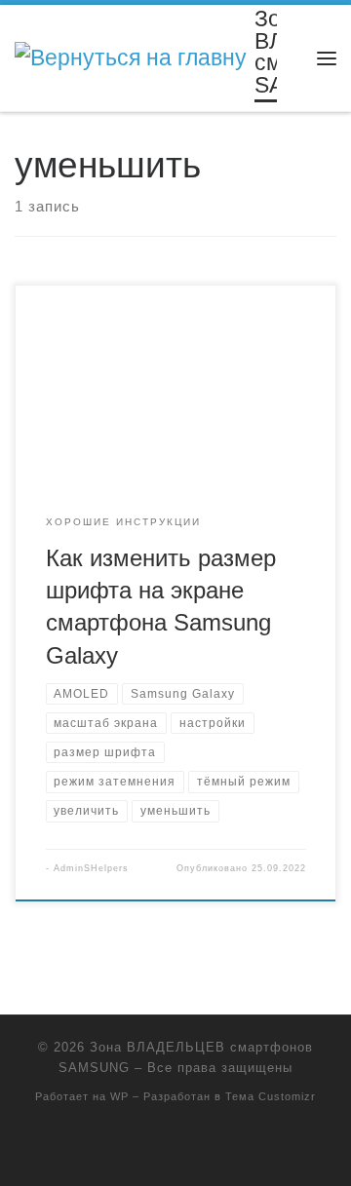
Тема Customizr (270, 1096)
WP (119, 1096)
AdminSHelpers (91, 868)
